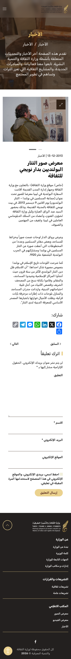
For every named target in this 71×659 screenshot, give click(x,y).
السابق (54, 344)
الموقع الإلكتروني (52, 457)
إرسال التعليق (48, 492)
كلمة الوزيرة (62, 553)
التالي (15, 344)
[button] (4, 8)
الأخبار (41, 155)
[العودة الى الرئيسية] (54, 8)
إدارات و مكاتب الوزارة (56, 566)
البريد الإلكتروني (52, 440)
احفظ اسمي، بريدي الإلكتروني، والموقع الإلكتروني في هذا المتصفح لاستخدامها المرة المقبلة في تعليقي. (35, 479)
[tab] (40, 149)
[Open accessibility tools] (8, 651)
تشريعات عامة (60, 593)
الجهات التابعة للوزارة (57, 559)
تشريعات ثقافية (60, 586)
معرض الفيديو (60, 620)
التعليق (58, 375)
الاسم (58, 422)
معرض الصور (61, 613)
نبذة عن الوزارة (60, 546)
